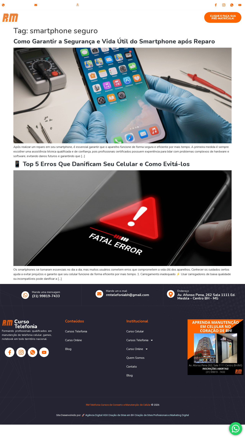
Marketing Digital (179, 415)
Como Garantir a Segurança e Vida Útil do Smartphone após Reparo (114, 41)
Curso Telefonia (30, 17)
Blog (189, 15)
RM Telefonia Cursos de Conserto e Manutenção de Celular (118, 404)
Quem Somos (151, 15)
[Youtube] (240, 5)
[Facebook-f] (216, 5)
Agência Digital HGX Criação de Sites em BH (109, 415)
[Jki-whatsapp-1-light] (232, 5)
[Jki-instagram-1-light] (224, 5)
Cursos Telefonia (89, 15)
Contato (173, 15)
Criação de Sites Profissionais (151, 415)
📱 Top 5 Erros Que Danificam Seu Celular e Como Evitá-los (101, 164)
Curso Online (120, 15)
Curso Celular (61, 15)
